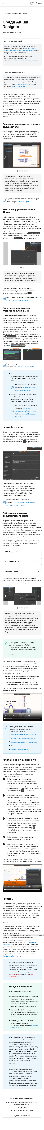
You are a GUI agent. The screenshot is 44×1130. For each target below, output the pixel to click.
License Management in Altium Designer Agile (26, 411)
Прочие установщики (18, 86)
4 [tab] (24, 171)
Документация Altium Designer (17, 13)
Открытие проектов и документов (23, 738)
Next (39, 155)
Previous (5, 155)
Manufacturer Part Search (11, 956)
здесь (26, 967)
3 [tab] (22, 171)
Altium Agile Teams (10, 50)
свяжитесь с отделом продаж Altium (26, 61)
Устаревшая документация (25, 84)
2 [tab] (20, 171)
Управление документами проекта (23, 746)
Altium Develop (31, 48)
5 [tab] (27, 171)
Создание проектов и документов (23, 734)
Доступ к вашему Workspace (27, 367)
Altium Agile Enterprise (24, 50)
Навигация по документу (20, 750)
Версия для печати (23, 1115)
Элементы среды (24, 202)
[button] (22, 551)
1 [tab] (17, 171)
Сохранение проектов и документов (24, 742)
